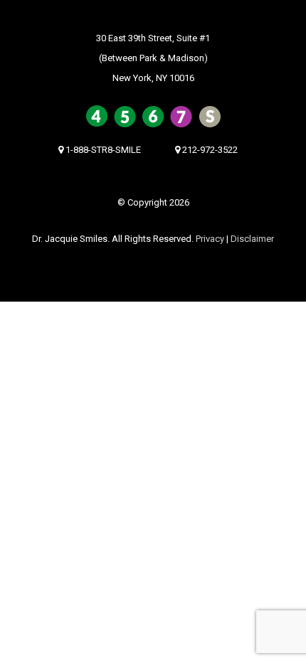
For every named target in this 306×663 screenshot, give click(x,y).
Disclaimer (252, 238)
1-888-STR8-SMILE (102, 149)
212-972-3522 (209, 149)
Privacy (210, 238)
